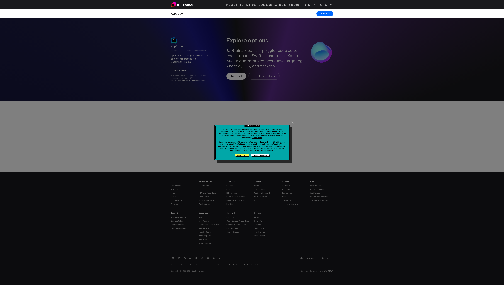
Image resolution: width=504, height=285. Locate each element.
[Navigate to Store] (326, 5)
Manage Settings (260, 155)
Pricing (306, 4)
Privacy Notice (246, 146)
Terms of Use (266, 146)
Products (232, 4)
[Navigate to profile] (320, 5)
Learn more (257, 138)
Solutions (280, 4)
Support (294, 4)
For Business (248, 4)
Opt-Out (270, 150)
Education (265, 4)
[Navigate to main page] (182, 4)
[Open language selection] (331, 5)
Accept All (242, 155)
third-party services (233, 148)
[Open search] (315, 5)
